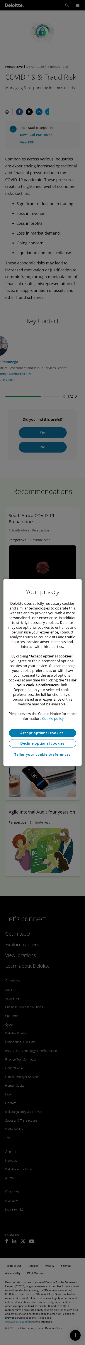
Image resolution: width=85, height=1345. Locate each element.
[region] (42, 672)
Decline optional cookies (42, 743)
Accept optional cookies (42, 732)
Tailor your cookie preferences (42, 754)
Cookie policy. (53, 718)
